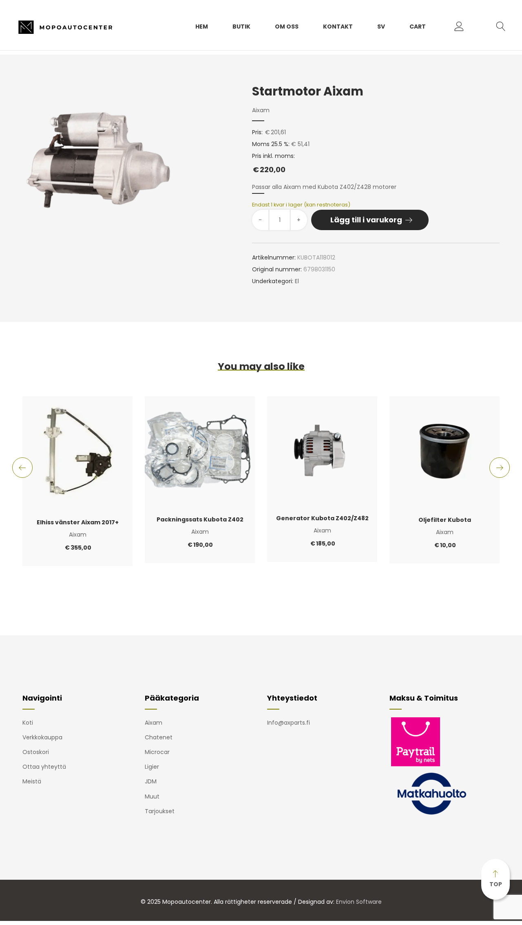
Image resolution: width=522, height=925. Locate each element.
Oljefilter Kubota (444, 520)
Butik (241, 26)
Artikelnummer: (274, 257)
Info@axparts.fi (288, 723)
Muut (152, 796)
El (297, 281)
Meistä (31, 781)
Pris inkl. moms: (273, 163)
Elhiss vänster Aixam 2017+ (78, 522)
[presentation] (22, 467)
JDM (151, 781)
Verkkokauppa (42, 737)
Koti (27, 723)
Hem (201, 26)
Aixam (261, 110)
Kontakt (338, 26)
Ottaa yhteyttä (44, 767)
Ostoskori (35, 752)
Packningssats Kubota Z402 (200, 519)
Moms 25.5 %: (271, 144)
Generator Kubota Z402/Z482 (322, 518)
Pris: (257, 132)
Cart (417, 26)
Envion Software (359, 902)
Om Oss (287, 26)
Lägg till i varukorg (366, 220)
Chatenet (159, 737)
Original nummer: (277, 269)
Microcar (157, 752)
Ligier (152, 767)
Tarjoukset (160, 811)
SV (381, 26)
